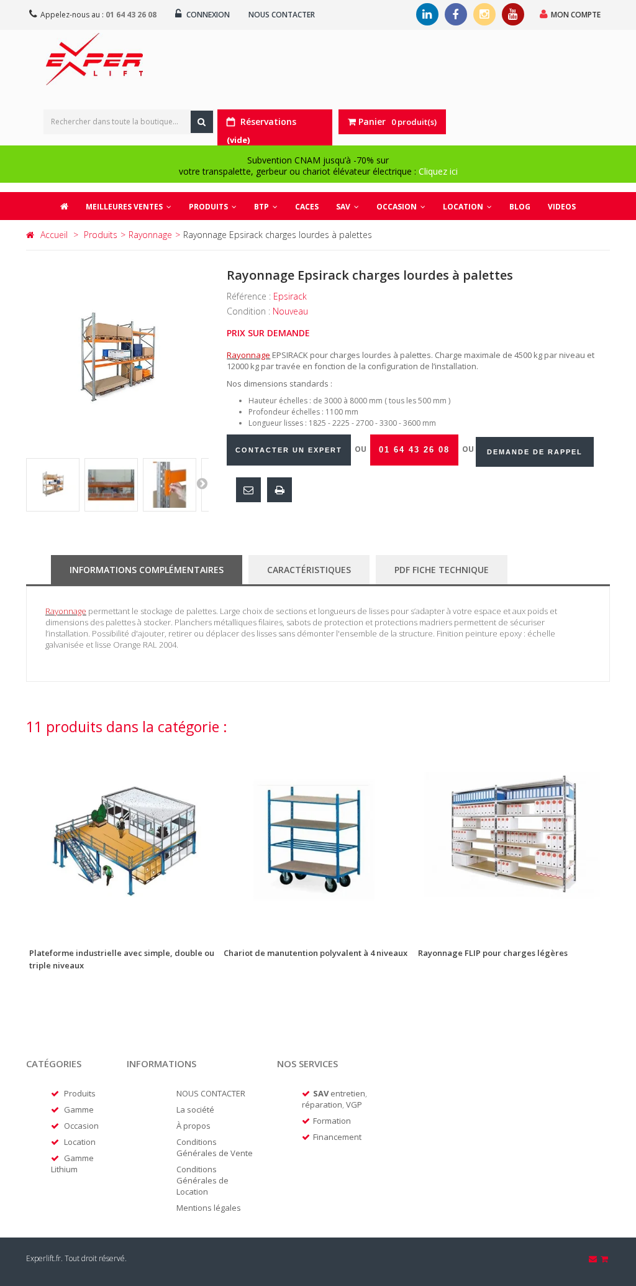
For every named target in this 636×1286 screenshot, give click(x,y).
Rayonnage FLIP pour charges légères (493, 952)
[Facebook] (456, 14)
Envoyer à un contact (248, 489)
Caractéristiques (309, 570)
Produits (80, 1093)
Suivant (202, 483)
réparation (322, 1104)
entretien (347, 1093)
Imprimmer (279, 489)
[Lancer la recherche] (202, 122)
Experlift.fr (43, 1258)
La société (195, 1109)
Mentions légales (208, 1207)
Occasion (81, 1125)
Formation (332, 1120)
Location (80, 1141)
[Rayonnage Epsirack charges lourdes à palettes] (53, 485)
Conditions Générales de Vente (214, 1147)
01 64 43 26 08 (131, 14)
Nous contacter (281, 14)
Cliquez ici (438, 171)
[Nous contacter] (594, 1258)
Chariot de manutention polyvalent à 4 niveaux (315, 952)
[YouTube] (513, 14)
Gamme (79, 1109)
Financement (337, 1136)
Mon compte (576, 14)
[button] (212, 206)
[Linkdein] (427, 14)
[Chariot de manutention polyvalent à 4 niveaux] (317, 838)
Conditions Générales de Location (202, 1180)
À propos (193, 1125)
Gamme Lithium (72, 1163)
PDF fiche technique (441, 570)
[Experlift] (94, 59)
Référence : (250, 296)
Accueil (54, 235)
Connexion (207, 14)
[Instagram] (484, 14)
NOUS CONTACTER (210, 1093)
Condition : (250, 311)
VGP (354, 1104)
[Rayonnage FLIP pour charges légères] (512, 838)
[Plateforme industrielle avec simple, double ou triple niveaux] (123, 838)
